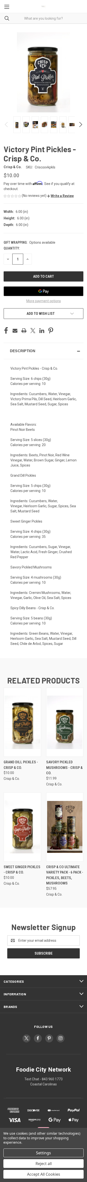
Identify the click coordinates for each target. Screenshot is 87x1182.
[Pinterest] (50, 330)
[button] (60, 196)
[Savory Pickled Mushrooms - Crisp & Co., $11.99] (65, 722)
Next (80, 124)
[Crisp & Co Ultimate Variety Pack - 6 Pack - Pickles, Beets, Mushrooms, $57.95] (65, 827)
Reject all (44, 1163)
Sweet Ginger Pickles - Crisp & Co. (22, 870)
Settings (43, 1153)
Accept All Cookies (43, 1174)
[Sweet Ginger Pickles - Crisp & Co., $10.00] (22, 827)
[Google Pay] (43, 291)
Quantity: (12, 248)
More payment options (43, 301)
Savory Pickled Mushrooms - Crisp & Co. (64, 767)
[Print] (24, 330)
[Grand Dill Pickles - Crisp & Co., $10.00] (22, 722)
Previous (6, 124)
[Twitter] (32, 330)
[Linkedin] (41, 330)
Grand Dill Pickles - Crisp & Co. (21, 765)
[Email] (15, 330)
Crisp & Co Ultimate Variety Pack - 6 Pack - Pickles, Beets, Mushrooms (64, 875)
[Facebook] (6, 330)
